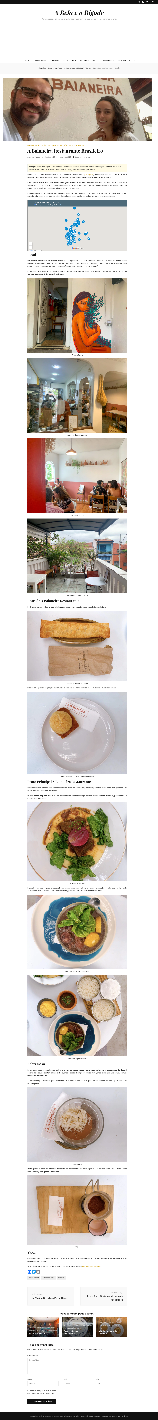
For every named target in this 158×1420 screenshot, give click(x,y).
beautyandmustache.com (55, 1416)
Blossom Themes (100, 1416)
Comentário (32, 1355)
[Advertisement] (79, 42)
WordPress (125, 1416)
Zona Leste (52, 1331)
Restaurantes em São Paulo (60, 145)
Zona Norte (80, 1328)
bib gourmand (34, 1278)
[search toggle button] (153, 2)
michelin (61, 1278)
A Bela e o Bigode (79, 12)
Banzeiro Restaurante (91, 1266)
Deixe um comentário (83, 157)
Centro (101, 1322)
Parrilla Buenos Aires (38, 1333)
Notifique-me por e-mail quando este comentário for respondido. (41, 1392)
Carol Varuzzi (35, 157)
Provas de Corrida (125, 60)
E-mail (65, 1379)
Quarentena (107, 60)
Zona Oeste (79, 145)
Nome (30, 1379)
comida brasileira (48, 1278)
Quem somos (40, 60)
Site (97, 1379)
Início (27, 60)
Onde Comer (69, 60)
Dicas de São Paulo (88, 60)
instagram (88, 174)
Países (55, 60)
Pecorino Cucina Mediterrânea (70, 1332)
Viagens (44, 1331)
